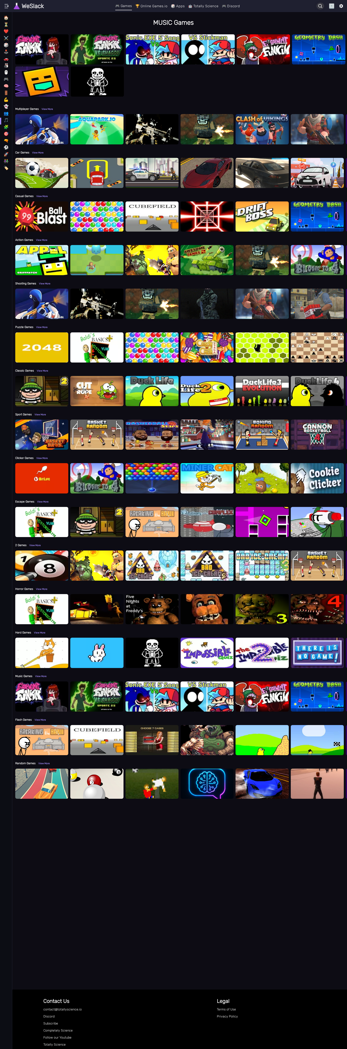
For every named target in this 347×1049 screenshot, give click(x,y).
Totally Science (54, 1044)
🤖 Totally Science (203, 6)
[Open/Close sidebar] (6, 6)
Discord (49, 1016)
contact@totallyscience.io (62, 1009)
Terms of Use (226, 1009)
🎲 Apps (178, 6)
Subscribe (50, 1023)
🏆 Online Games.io (151, 6)
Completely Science (58, 1030)
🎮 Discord (231, 6)
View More (47, 109)
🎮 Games (123, 6)
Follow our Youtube (57, 1037)
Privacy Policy (227, 1016)
